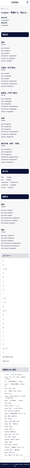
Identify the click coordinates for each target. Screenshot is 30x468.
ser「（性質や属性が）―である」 (14, 381)
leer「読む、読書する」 (11, 416)
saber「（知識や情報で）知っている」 (15, 413)
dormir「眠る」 (9, 426)
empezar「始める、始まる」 (13, 439)
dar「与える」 (9, 418)
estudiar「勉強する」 (11, 431)
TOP (4, 8)
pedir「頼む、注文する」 (12, 444)
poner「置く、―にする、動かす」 (14, 408)
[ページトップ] (26, 464)
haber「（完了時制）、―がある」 (14, 400)
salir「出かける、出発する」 (13, 411)
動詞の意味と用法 (8, 357)
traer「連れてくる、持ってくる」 (14, 455)
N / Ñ (4, 311)
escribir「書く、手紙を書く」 (13, 450)
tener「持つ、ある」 (10, 388)
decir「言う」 (8, 393)
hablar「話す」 (9, 442)
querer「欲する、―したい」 (13, 405)
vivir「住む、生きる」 (11, 437)
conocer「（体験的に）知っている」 (15, 447)
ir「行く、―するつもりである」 (14, 374)
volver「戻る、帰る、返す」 (13, 421)
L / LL (4, 302)
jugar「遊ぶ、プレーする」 (12, 434)
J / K (4, 298)
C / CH (5, 269)
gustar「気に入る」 (10, 452)
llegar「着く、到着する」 (12, 424)
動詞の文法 (6, 361)
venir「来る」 (8, 403)
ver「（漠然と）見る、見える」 (14, 391)
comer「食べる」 (9, 429)
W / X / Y (5, 348)
